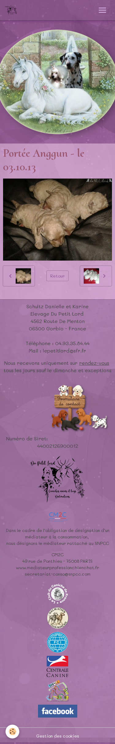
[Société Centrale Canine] (57, 666)
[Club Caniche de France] (57, 593)
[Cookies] (12, 731)
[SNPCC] (57, 690)
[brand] (12, 10)
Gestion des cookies (57, 736)
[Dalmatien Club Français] (57, 617)
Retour (57, 276)
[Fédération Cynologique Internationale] (57, 641)
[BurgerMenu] (102, 10)
